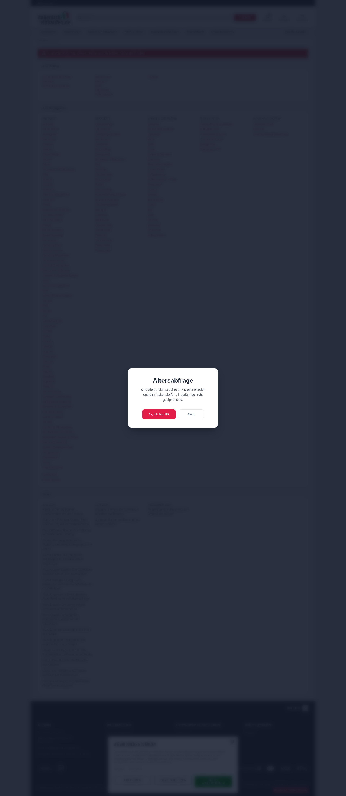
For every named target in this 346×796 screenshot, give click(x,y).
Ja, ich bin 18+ (159, 414)
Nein (191, 414)
